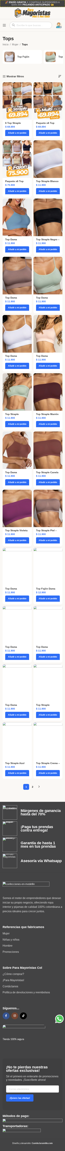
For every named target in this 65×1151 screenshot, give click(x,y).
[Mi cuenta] (59, 25)
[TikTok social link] (23, 1015)
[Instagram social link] (14, 1015)
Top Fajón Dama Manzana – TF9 (45, 590)
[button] (17, 133)
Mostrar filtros (15, 76)
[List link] (32, 933)
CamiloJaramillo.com (42, 1143)
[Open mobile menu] (4, 25)
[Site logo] (32, 12)
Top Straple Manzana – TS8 (14, 415)
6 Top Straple (13, 123)
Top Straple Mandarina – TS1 (46, 706)
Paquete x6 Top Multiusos (45, 124)
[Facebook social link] (6, 1015)
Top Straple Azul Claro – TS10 (14, 764)
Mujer (15, 44)
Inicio (5, 44)
